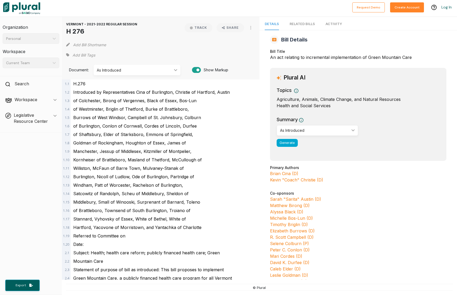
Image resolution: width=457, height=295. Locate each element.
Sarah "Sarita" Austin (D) (295, 199)
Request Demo (368, 7)
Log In (446, 7)
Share (232, 28)
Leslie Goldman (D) (289, 275)
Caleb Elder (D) (285, 268)
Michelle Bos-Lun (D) (291, 218)
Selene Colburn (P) (289, 243)
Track (200, 28)
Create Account (407, 7)
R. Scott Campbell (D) (292, 237)
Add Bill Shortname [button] (89, 45)
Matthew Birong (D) (290, 205)
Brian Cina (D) (284, 173)
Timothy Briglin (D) (289, 224)
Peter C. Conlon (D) (290, 249)
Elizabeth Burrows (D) (292, 230)
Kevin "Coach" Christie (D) (296, 179)
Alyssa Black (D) (286, 211)
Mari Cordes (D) (286, 256)
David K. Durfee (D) (289, 262)
